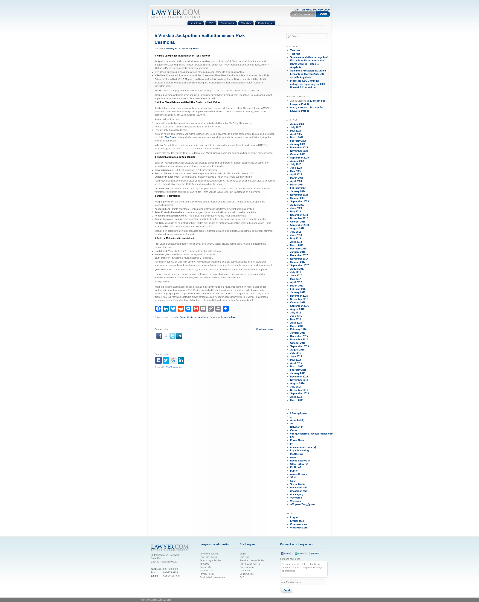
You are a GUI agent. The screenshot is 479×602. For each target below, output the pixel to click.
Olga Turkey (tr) (299, 464)
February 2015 (298, 369)
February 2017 (298, 289)
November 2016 (299, 299)
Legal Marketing (299, 450)
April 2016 (296, 322)
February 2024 (298, 188)
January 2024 (297, 191)
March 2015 (296, 366)
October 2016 (297, 302)
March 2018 (296, 245)
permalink (229, 317)
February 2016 (298, 329)
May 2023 (295, 211)
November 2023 (299, 194)
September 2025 (299, 157)
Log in (294, 517)
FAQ (242, 577)
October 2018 (297, 221)
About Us (204, 564)
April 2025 (296, 174)
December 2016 (299, 295)
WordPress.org (299, 527)
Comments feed (299, 524)
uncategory (296, 494)
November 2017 (299, 258)
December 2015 (299, 336)
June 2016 (296, 316)
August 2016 (297, 309)
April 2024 (296, 181)
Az (291, 423)
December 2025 (299, 147)
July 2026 (295, 127)
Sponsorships (247, 567)
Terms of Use (206, 570)
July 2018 (295, 231)
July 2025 (295, 164)
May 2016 (295, 319)
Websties (295, 501)
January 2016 (297, 332)
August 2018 (297, 228)
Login (322, 14)
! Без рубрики (298, 413)
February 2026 (298, 140)
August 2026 (297, 124)
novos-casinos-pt (300, 460)
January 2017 (297, 292)
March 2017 (296, 285)
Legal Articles (247, 574)
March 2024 (296, 184)
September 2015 (299, 346)
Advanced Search (209, 553)
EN (292, 437)
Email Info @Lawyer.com (212, 577)
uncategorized (298, 491)
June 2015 (296, 356)
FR (291, 443)
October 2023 (297, 198)
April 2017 (296, 282)
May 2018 (295, 238)
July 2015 (295, 353)
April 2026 (296, 134)
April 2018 (296, 241)
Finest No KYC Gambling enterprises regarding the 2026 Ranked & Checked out (307, 84)
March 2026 (296, 137)
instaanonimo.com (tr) (303, 447)
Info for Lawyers (303, 14)
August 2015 (297, 349)
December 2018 (299, 215)
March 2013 (296, 400)
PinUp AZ (295, 467)
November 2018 (299, 218)
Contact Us (205, 567)
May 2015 (295, 359)
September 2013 (299, 393)
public (294, 470)
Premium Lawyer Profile (252, 560)
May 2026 (295, 130)
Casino (294, 430)
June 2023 (296, 208)
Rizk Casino (171, 137)
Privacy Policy (207, 574)
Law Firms (245, 570)
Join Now (244, 557)
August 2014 (297, 383)
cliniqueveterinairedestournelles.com (311, 433)
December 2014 (299, 376)
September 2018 (299, 225)
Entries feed (297, 520)
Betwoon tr (296, 427)
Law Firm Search (208, 557)
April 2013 (296, 396)
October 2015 (297, 343)
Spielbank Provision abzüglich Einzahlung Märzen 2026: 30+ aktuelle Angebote (308, 74)
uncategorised (298, 487)
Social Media (186, 317)
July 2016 (295, 312)
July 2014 (295, 386)
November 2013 (299, 390)
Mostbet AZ (296, 453)
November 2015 (299, 339)
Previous (260, 329)
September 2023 (299, 201)
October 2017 (297, 262)
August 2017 (297, 268)
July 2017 (295, 272)
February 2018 (298, 248)
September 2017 (299, 265)
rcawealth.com (298, 474)
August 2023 (297, 204)
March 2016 (296, 326)
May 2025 (295, 171)
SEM (293, 477)
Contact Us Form (171, 575)
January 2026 (297, 144)
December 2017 (299, 255)
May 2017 (295, 279)
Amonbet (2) (297, 420)
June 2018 (296, 235)
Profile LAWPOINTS (250, 564)
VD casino (296, 497)
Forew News (297, 440)
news (293, 457)
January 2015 (297, 373)
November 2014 (299, 380)
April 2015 (296, 363)
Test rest (295, 50)
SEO (292, 480)
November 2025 (299, 151)
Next (272, 329)
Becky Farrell (297, 107)
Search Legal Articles (210, 560)
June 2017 (296, 275)
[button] (159, 338)
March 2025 (296, 177)
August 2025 (297, 161)
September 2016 (299, 305)
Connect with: (161, 354)
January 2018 (297, 252)
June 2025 (296, 167)
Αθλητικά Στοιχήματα (302, 504)
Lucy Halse (193, 48)
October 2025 (297, 154)
